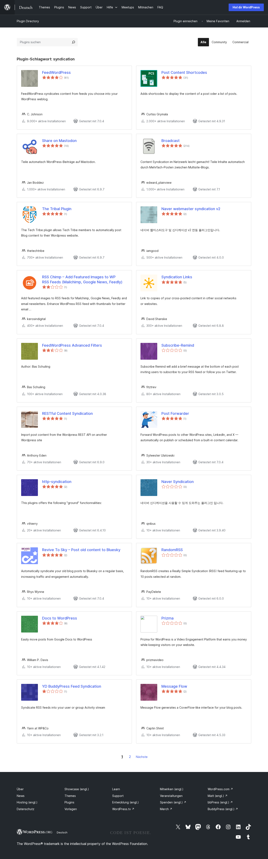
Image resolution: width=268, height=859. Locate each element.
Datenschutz (25, 809)
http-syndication (56, 481)
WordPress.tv (123, 809)
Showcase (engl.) (76, 789)
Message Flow (174, 686)
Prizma (167, 618)
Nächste (142, 757)
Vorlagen (70, 809)
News (20, 796)
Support (118, 796)
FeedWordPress (56, 72)
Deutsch (62, 832)
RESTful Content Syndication (67, 413)
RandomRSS (172, 550)
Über (20, 789)
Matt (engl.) (218, 796)
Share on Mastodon (59, 140)
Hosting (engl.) (27, 802)
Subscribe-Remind (177, 345)
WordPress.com (220, 789)
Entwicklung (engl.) (125, 802)
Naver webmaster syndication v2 (190, 209)
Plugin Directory (28, 21)
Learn (116, 789)
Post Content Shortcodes (184, 72)
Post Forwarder (175, 413)
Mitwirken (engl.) (171, 789)
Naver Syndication (177, 481)
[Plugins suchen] (73, 42)
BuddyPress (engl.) (223, 809)
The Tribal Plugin (56, 209)
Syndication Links (176, 277)
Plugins (69, 802)
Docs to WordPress (59, 618)
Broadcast (170, 140)
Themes (70, 796)
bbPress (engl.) (220, 802)
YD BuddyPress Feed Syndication (71, 686)
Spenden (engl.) (173, 802)
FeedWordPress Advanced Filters (72, 345)
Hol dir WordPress (246, 7)
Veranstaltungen (171, 796)
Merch (166, 809)
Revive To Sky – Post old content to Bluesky (81, 550)
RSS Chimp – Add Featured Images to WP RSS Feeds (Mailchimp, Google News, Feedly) (82, 279)
